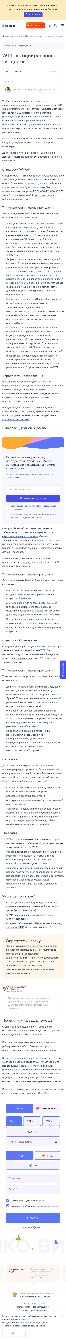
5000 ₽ (33, 1132)
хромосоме (28, 112)
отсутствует (41, 195)
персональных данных (47, 1206)
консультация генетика (15, 419)
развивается (44, 594)
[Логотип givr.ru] (38, 1227)
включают (48, 138)
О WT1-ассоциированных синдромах (27, 914)
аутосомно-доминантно (31, 654)
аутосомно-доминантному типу (20, 536)
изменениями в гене (45, 104)
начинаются (9, 543)
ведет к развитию (21, 746)
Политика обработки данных (33, 1310)
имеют (47, 580)
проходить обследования (39, 769)
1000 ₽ (32, 1121)
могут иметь (40, 213)
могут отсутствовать (51, 282)
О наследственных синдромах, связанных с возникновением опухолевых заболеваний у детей (32, 906)
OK (14, 1333)
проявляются (15, 120)
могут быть (40, 676)
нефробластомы (11, 132)
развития (11, 726)
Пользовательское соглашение (33, 1306)
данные (27, 562)
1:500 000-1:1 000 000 (46, 191)
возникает (53, 298)
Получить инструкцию (33, 498)
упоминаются (24, 658)
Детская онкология (12, 36)
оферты (41, 1200)
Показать (33, 71)
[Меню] (62, 25)
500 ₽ (14, 1121)
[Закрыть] (62, 1316)
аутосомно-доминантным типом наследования (29, 179)
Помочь (33, 1217)
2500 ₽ (51, 1121)
